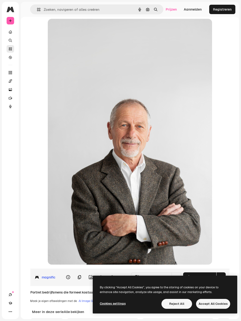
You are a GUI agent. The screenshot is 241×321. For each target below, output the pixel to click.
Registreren (222, 9)
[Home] (10, 32)
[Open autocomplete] (36, 9)
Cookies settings (113, 303)
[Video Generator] (10, 98)
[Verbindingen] (10, 294)
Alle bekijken (74, 312)
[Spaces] (10, 81)
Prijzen (171, 9)
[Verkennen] (10, 57)
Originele (78, 27)
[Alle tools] (10, 72)
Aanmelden (193, 9)
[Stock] (10, 49)
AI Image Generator (91, 301)
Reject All (176, 304)
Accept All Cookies (213, 304)
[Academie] (10, 303)
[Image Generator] (10, 89)
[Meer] (10, 311)
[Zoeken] (10, 40)
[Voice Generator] (10, 106)
